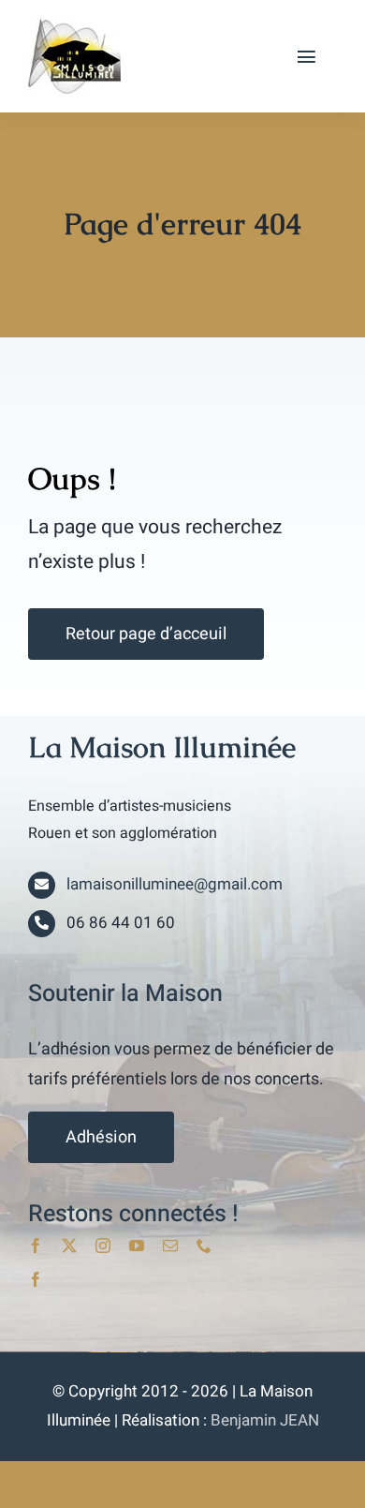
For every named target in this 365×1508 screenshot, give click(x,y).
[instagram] (102, 1245)
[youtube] (136, 1245)
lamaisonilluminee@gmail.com (174, 884)
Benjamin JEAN (265, 1420)
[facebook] (35, 1245)
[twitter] (69, 1245)
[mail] (170, 1245)
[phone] (204, 1245)
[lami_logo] (74, 26)
